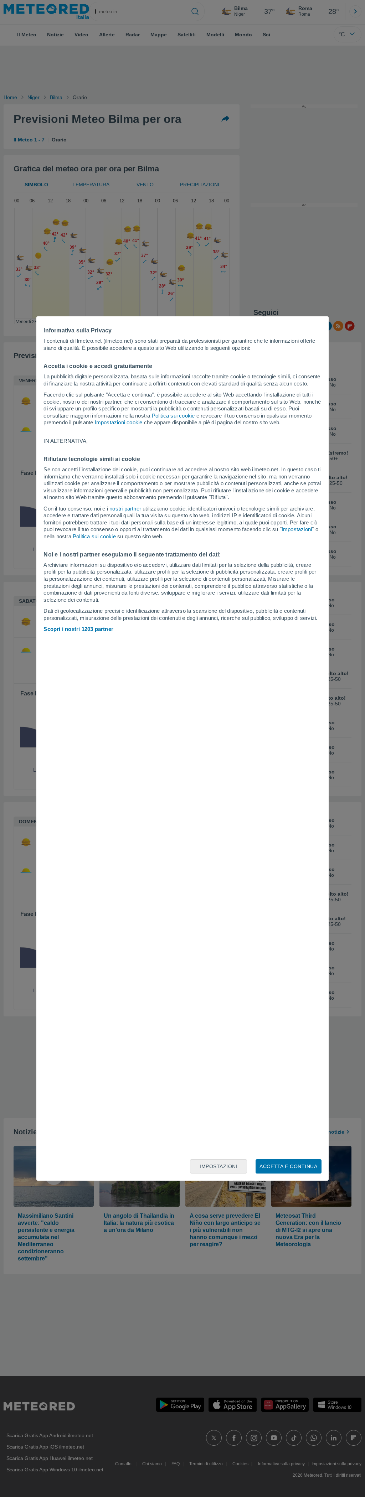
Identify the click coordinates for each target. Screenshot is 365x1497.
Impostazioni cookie (119, 422)
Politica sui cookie (173, 416)
